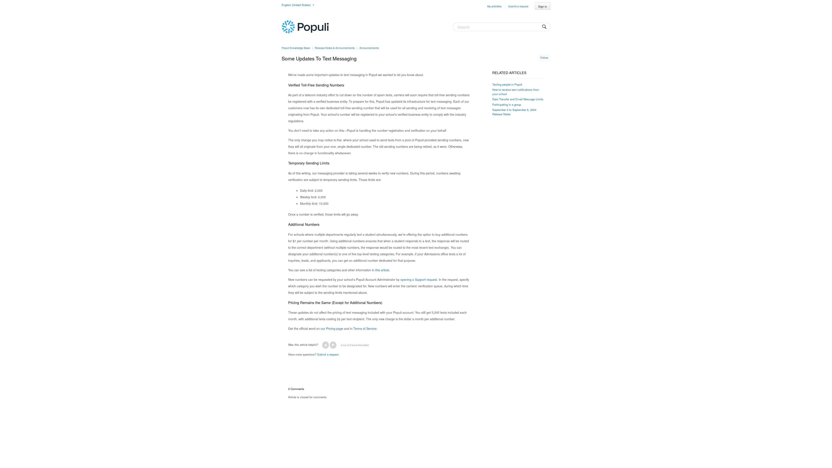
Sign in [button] (542, 6)
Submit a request (518, 6)
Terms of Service (365, 328)
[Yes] (325, 345)
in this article (380, 270)
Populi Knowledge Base (296, 48)
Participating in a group (506, 104)
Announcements (369, 48)
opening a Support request (418, 279)
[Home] (305, 26)
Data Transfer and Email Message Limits (517, 99)
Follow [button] (544, 57)
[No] (333, 345)
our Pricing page (332, 328)
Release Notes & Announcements (335, 48)
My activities (494, 6)
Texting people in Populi (507, 84)
